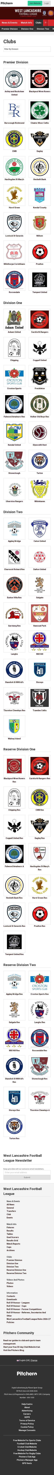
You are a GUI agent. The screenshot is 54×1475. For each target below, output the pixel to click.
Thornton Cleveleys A (40, 1110)
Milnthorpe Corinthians (14, 264)
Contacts (11, 1296)
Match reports (13, 1244)
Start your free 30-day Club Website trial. (21, 1347)
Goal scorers (13, 1237)
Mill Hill (39, 654)
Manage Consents (27, 1430)
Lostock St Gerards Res (14, 926)
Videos (10, 1286)
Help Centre (27, 1404)
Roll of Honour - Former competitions (24, 1309)
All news (10, 1204)
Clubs (38, 22)
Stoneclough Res (39, 1079)
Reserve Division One (16, 1270)
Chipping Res (14, 810)
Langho (14, 654)
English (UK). (28, 1360)
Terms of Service (27, 1420)
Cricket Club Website (27, 1447)
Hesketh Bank (39, 179)
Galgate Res (14, 1022)
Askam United (14, 332)
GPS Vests (27, 1463)
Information (12, 1293)
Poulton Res (39, 926)
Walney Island (14, 739)
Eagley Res (40, 838)
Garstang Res (14, 626)
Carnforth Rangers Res (39, 778)
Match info (26, 22)
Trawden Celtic (40, 710)
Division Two (43, 29)
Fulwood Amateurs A (14, 866)
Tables (10, 1234)
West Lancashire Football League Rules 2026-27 (29, 1319)
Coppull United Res (14, 838)
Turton (40, 473)
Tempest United (39, 292)
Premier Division (10, 29)
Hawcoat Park (39, 626)
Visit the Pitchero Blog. (14, 1350)
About (27, 1407)
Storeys (39, 682)
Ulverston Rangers (14, 501)
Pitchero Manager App (27, 1460)
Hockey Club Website (27, 1450)
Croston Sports (14, 388)
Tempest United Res (14, 954)
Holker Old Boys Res (39, 417)
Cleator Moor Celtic (40, 123)
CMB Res (40, 810)
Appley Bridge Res (14, 994)
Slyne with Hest (40, 445)
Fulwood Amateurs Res (14, 417)
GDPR (27, 1417)
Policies (10, 1322)
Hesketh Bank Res (14, 898)
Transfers (11, 1211)
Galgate (39, 597)
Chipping (14, 360)
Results (10, 1231)
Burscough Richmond (14, 123)
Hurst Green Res (39, 898)
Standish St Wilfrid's (14, 682)
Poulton (39, 264)
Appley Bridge (14, 541)
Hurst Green (14, 208)
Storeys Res (14, 1110)
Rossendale (14, 292)
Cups (9, 1247)
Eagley (40, 151)
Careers (27, 1414)
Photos (10, 1283)
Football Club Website (27, 1444)
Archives (11, 1250)
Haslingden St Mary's (14, 179)
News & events (9, 22)
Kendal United (14, 445)
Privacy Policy (27, 1424)
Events (10, 1218)
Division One (27, 29)
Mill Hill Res (14, 1050)
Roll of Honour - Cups (16, 1306)
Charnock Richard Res (14, 569)
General (10, 1208)
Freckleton (40, 388)
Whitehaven (39, 501)
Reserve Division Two (16, 1273)
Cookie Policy (27, 1427)
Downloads (12, 1299)
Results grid (12, 1240)
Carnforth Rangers (39, 332)
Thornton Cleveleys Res (14, 710)
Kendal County (39, 208)
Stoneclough (14, 473)
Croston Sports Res (40, 994)
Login (46, 3)
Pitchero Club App (27, 1457)
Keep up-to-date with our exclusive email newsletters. (23, 1169)
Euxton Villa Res (14, 597)
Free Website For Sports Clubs (27, 1440)
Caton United (40, 541)
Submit (27, 1177)
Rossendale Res (39, 1050)
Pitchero (7, 3)
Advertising (27, 1411)
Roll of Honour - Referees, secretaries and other (26, 1314)
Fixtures (10, 1227)
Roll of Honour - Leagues (18, 1303)
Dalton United (39, 569)
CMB (14, 151)
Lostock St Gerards (14, 236)
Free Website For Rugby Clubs (27, 1453)
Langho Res (39, 1022)
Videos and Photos (15, 1280)
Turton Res (14, 1138)
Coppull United (40, 360)
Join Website (35, 3)
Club (9, 1214)
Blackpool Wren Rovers (39, 91)
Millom (39, 236)
